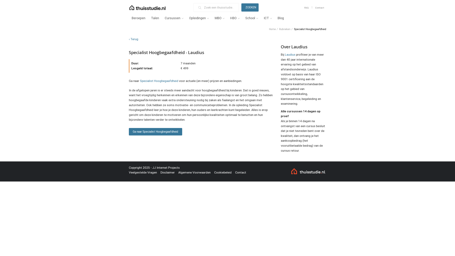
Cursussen (172, 18)
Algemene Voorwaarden (194, 172)
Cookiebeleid (223, 172)
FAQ (306, 7)
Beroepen (138, 18)
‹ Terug (133, 39)
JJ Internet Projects (166, 167)
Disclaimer (167, 172)
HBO (233, 18)
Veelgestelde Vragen (143, 172)
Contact (319, 7)
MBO (218, 18)
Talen (155, 18)
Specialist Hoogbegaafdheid (159, 81)
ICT (266, 18)
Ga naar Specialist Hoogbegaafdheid (155, 131)
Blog (281, 18)
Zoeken (250, 7)
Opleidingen (197, 18)
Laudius (290, 54)
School (250, 18)
